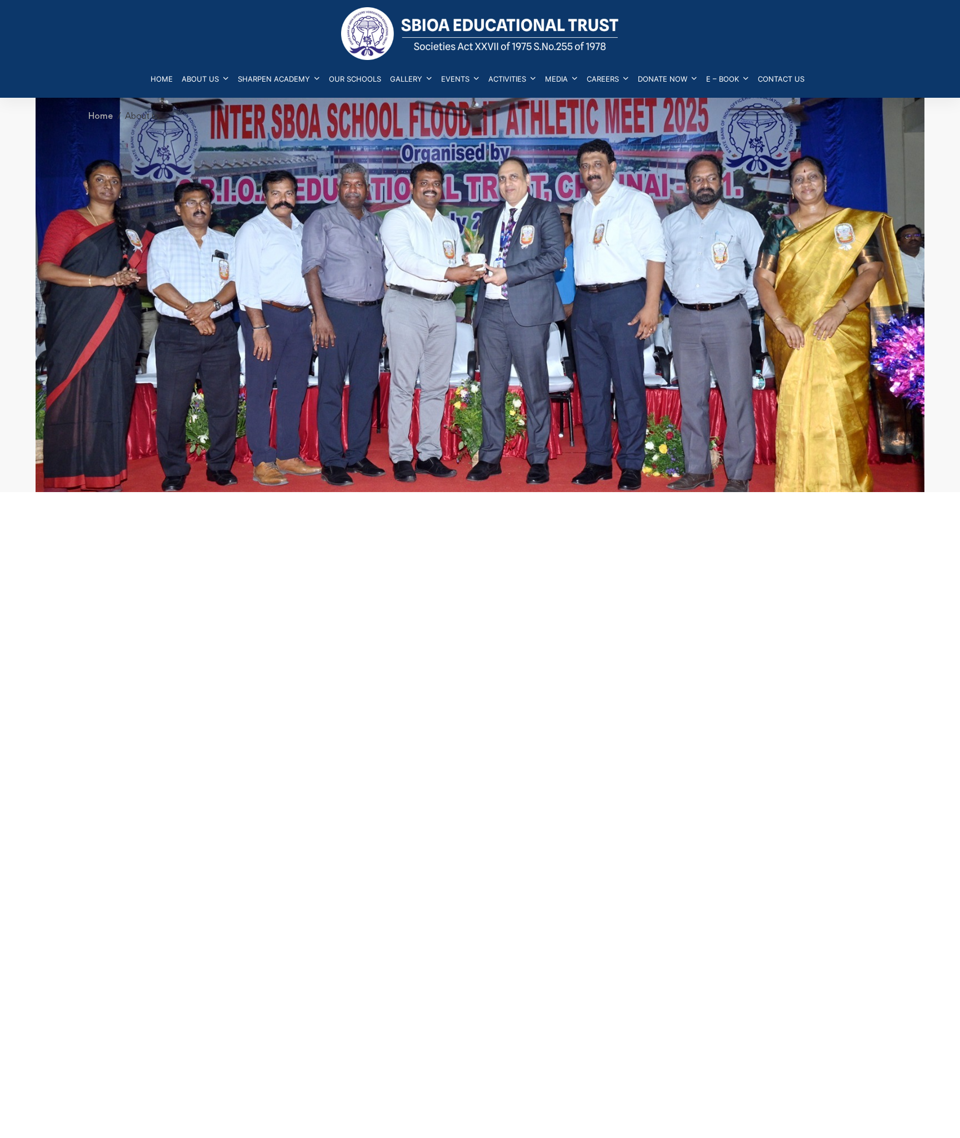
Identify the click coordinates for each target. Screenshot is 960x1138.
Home (100, 116)
